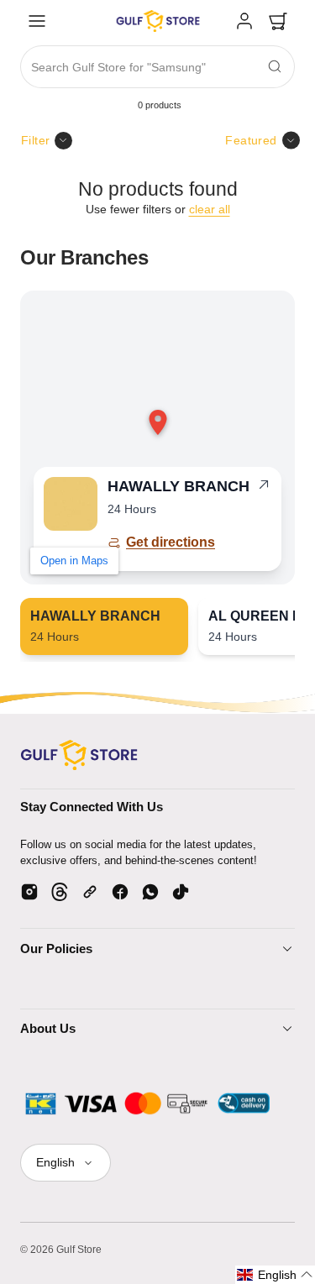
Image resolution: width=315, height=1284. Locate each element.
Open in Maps (74, 560)
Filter (35, 140)
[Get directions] (263, 488)
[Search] (274, 66)
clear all (209, 209)
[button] (37, 21)
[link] (244, 21)
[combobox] (157, 67)
